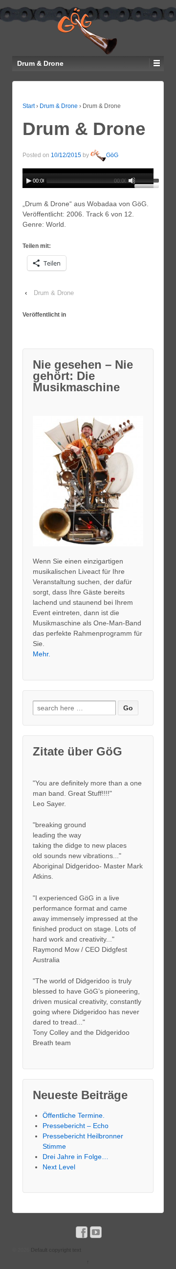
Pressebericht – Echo (76, 1126)
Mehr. (41, 654)
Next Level (59, 1167)
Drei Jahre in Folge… (76, 1157)
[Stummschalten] (132, 181)
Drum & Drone (59, 106)
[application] (88, 178)
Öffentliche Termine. (74, 1115)
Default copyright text (55, 1250)
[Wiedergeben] (29, 181)
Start (28, 106)
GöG (112, 155)
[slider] (144, 182)
